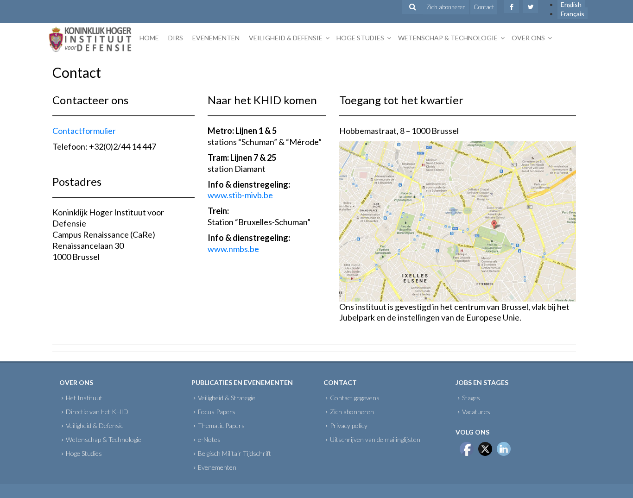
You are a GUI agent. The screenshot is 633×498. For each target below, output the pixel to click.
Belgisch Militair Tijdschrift (234, 453)
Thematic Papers (221, 425)
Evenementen (216, 38)
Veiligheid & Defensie (286, 38)
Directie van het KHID (97, 412)
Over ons (528, 38)
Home (149, 38)
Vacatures (476, 412)
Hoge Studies (360, 38)
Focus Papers (216, 412)
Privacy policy (348, 425)
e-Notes (209, 439)
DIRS (175, 38)
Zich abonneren (446, 7)
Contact (484, 7)
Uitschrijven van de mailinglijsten (375, 439)
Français (572, 14)
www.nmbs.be (233, 249)
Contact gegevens (355, 398)
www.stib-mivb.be (240, 195)
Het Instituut (84, 398)
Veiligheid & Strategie (226, 398)
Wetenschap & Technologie (448, 38)
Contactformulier (84, 131)
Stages (471, 398)
